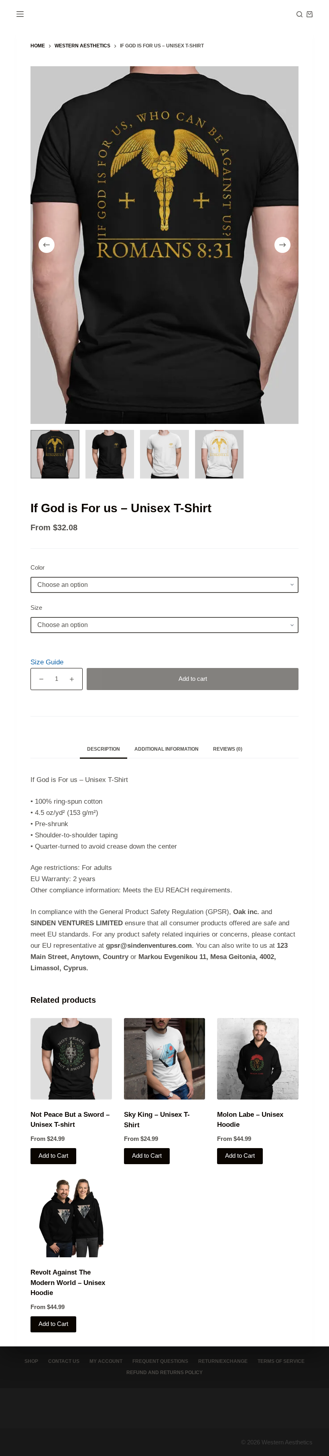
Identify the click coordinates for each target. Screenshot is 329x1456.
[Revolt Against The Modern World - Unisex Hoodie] (71, 1217)
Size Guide (46, 662)
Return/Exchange (223, 1361)
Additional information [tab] (166, 749)
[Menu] (20, 14)
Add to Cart (53, 1155)
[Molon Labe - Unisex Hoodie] (258, 1059)
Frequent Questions (160, 1361)
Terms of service (281, 1361)
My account (105, 1361)
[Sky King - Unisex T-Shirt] (164, 1059)
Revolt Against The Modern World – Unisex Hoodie (67, 1283)
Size (36, 607)
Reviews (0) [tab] (227, 749)
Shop (31, 1361)
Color (37, 567)
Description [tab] (103, 749)
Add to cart (193, 678)
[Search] (300, 14)
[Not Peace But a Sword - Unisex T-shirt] (71, 1059)
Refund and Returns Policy (164, 1372)
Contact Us (63, 1361)
